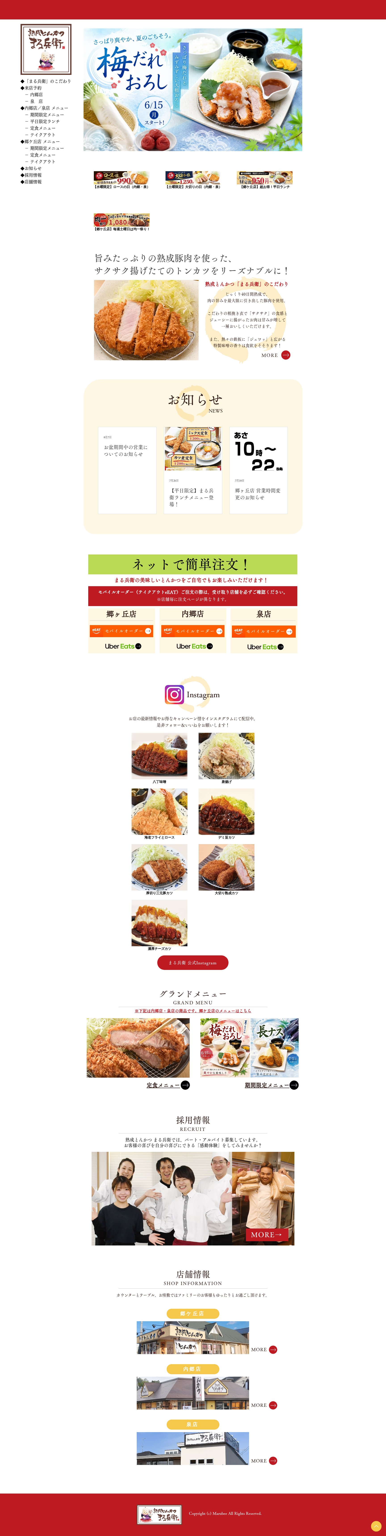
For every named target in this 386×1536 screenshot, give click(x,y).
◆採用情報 (31, 175)
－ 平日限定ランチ (40, 121)
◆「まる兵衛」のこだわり (45, 81)
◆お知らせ (31, 168)
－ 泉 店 (31, 101)
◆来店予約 (31, 88)
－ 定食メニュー (38, 128)
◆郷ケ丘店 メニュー (40, 141)
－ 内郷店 (31, 95)
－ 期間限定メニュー (42, 115)
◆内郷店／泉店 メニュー (44, 108)
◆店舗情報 (31, 182)
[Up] (376, 1526)
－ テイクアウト (38, 135)
